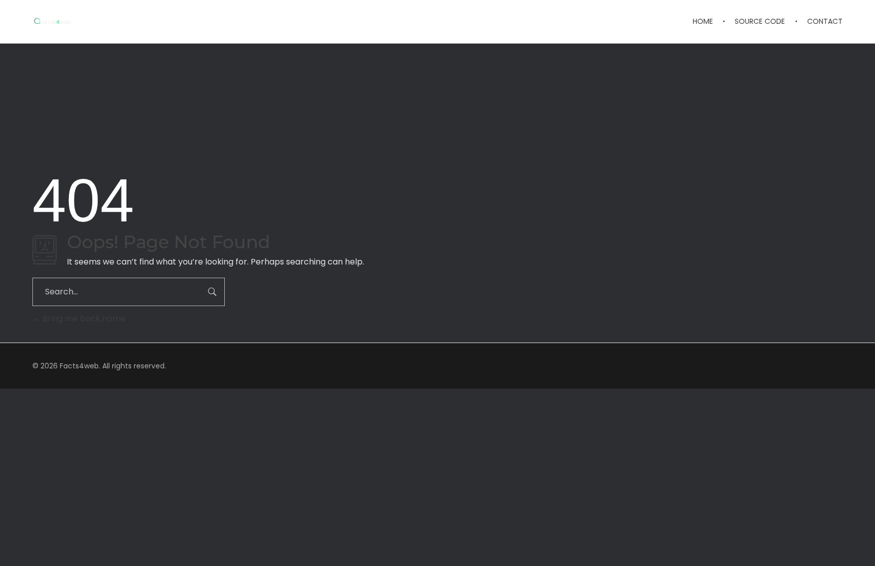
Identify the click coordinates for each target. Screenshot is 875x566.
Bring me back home (83, 318)
